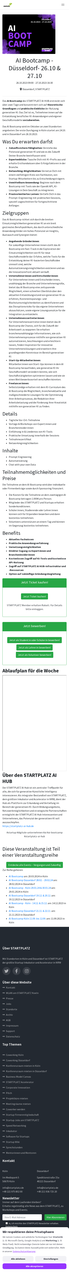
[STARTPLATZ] (8, 5)
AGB (8, 1020)
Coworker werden (15, 1109)
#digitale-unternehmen (30, 832)
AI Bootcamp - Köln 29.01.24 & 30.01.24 (30, 887)
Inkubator (11, 1131)
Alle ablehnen (18, 1258)
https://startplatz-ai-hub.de (18, 826)
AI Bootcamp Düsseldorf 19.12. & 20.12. (30, 895)
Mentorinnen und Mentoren (21, 1152)
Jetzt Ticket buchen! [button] (34, 596)
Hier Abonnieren (56, 1217)
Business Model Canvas (18, 1076)
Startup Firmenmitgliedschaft (22, 1114)
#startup (11, 832)
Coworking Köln (15, 1054)
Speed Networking (16, 1125)
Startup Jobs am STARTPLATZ (22, 1120)
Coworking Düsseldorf (18, 1060)
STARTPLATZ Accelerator (20, 1082)
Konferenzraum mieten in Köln (23, 1065)
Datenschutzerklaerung (24, 1251)
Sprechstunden (14, 1147)
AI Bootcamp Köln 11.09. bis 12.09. (27, 918)
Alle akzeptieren (34, 1266)
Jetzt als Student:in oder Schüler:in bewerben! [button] (34, 640)
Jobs (8, 1003)
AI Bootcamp (16, 876)
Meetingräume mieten (18, 1103)
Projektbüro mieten (17, 1098)
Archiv (9, 1014)
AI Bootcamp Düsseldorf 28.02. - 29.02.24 (31, 880)
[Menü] (62, 4)
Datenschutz (13, 1036)
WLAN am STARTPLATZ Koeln (22, 993)
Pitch (9, 1093)
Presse (9, 998)
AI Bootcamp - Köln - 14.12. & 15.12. (28, 903)
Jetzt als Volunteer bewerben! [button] (34, 654)
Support (10, 1031)
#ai (44, 832)
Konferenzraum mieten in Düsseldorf (26, 1071)
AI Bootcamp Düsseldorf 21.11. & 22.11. (30, 910)
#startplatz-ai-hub (34, 836)
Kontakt (10, 987)
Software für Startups (17, 1136)
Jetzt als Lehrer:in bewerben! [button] (34, 647)
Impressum (12, 1025)
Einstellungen (51, 1258)
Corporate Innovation (18, 1087)
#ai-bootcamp (55, 832)
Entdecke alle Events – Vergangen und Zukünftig (34, 865)
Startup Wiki (13, 1142)
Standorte (11, 1009)
